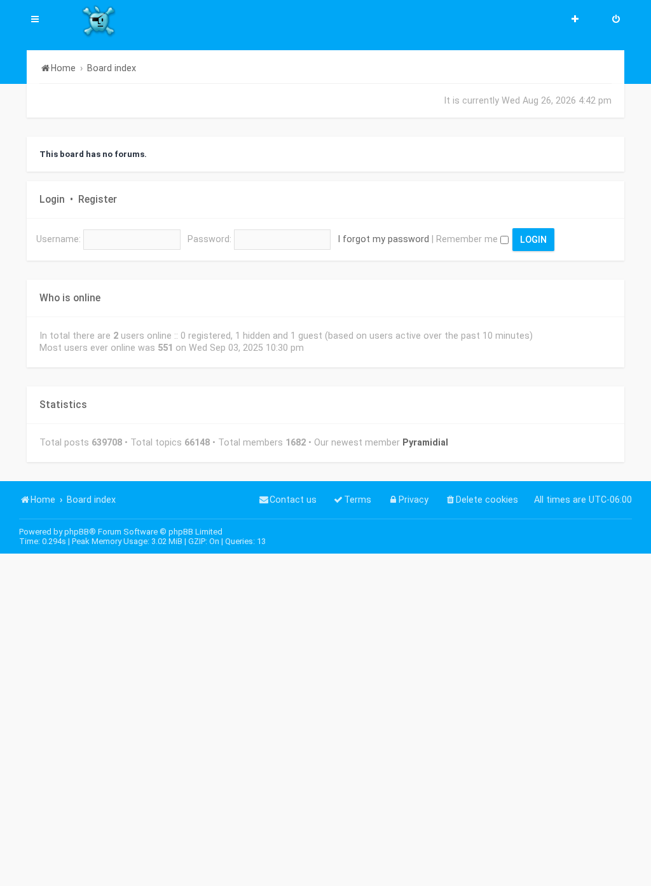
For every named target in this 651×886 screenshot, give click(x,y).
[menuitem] (616, 20)
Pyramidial (425, 442)
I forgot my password (383, 239)
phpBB (76, 531)
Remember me (468, 239)
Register (97, 199)
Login (52, 199)
